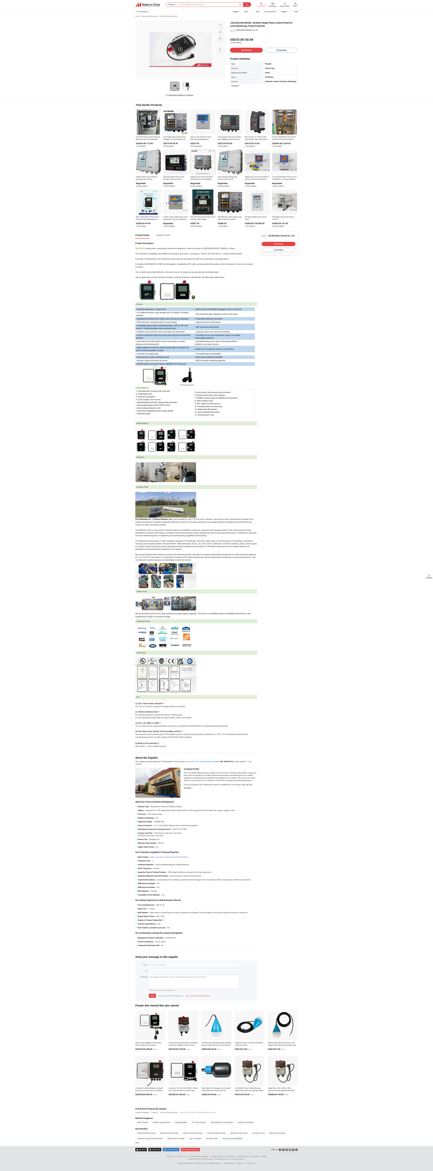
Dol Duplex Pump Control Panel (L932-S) (283, 218)
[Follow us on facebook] (280, 1149)
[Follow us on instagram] (287, 1149)
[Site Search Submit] (247, 4)
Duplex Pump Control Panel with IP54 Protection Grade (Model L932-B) (201, 178)
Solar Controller (142, 1122)
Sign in (295, 6)
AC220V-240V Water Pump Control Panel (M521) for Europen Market (284, 178)
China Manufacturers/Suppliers (198, 1156)
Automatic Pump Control (238, 1133)
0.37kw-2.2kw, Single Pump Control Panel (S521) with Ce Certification (175, 218)
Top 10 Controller (195, 1138)
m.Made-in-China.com (222, 1159)
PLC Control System (199, 1122)
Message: (144, 977)
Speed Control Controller (175, 1138)
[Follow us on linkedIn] (296, 1149)
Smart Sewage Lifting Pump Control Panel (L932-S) (227, 178)
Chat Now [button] (283, 50)
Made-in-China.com (207, 1159)
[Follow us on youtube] (290, 1149)
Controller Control (258, 1133)
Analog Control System (246, 1122)
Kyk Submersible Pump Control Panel (255, 218)
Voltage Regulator (181, 1122)
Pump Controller (172, 857)
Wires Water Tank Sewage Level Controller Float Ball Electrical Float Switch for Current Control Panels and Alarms (216, 1090)
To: (147, 971)
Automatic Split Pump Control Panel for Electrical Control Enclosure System (173, 178)
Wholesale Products (216, 1156)
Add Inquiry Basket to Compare (180, 95)
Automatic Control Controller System (150, 1138)
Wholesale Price (230, 1156)
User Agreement (229, 1163)
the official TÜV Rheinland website (201, 761)
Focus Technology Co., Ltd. (200, 1163)
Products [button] (171, 4)
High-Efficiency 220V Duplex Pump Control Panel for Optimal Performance (230, 218)
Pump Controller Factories (216, 1133)
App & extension (270, 11)
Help (257, 11)
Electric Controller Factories (192, 1133)
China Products (182, 1156)
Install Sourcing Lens (191, 1149)
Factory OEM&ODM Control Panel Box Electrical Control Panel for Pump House (284, 138)
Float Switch (183, 857)
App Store (141, 1149)
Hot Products (171, 1156)
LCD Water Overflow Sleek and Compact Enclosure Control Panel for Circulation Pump (149, 1090)
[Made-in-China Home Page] (147, 4)
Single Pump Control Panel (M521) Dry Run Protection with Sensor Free (257, 178)
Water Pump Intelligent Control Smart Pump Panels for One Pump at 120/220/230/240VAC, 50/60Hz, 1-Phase (149, 1045)
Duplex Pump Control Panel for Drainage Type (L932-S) (146, 178)
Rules (296, 11)
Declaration (240, 1163)
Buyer (246, 11)
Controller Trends (212, 1138)
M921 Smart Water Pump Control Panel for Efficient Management (147, 218)
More (137, 1143)
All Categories (143, 11)
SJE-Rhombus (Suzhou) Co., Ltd (246, 30)
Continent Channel (242, 1156)
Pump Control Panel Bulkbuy (233, 1138)
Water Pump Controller (277, 1133)
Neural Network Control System (222, 1122)
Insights (264, 1156)
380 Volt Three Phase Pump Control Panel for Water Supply (202, 218)
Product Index (255, 1156)
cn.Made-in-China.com (238, 1159)
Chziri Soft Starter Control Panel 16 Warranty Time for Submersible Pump (148, 138)
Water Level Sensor (158, 857)
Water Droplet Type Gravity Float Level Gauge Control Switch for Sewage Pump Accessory (282, 1045)
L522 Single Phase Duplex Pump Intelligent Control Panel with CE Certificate (174, 138)
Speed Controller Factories (169, 1133)
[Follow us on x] (283, 1149)
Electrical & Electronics (150, 16)
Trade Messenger (171, 1149)
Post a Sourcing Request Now (198, 996)
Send (152, 996)
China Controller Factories (146, 1133)
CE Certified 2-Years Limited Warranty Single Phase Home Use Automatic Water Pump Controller (249, 1090)
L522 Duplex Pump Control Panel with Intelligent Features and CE (229, 138)
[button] (240, 4)
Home (137, 16)
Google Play (154, 1149)
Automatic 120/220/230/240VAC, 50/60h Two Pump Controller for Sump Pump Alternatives (183, 1090)
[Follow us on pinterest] (293, 1149)
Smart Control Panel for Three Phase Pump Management (200, 138)
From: (146, 965)
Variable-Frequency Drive (161, 1122)
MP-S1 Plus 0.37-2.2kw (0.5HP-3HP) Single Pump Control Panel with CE (256, 138)
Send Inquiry (246, 50)
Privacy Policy (251, 1163)
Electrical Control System (168, 16)
